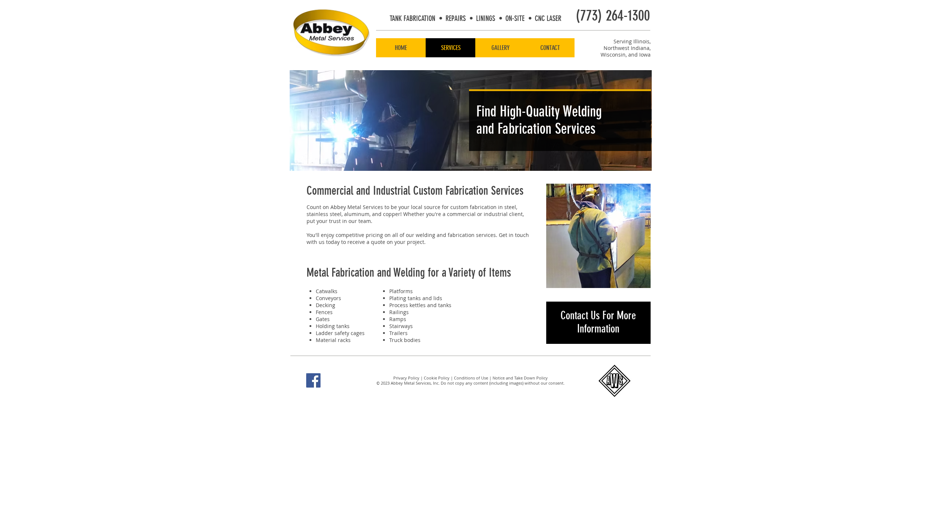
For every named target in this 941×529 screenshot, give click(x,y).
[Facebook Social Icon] (313, 380)
